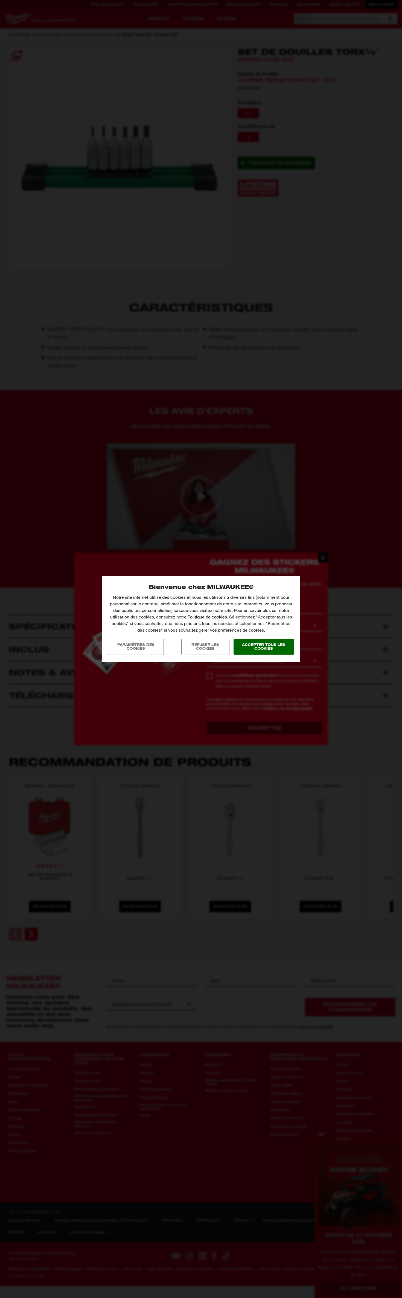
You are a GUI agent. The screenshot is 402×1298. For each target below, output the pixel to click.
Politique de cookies (207, 617)
